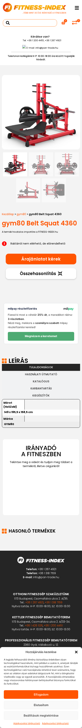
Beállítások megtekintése (41, 715)
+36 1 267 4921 (53, 40)
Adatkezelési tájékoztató (26, 723)
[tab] (41, 367)
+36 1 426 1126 (34, 625)
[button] (76, 652)
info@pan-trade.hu (46, 47)
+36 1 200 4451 (35, 40)
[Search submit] (8, 23)
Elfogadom (41, 694)
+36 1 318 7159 (47, 573)
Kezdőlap (8, 214)
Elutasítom (41, 705)
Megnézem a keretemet (41, 336)
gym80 (21, 214)
